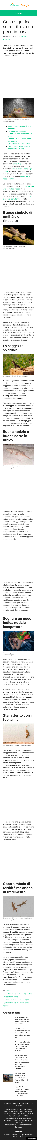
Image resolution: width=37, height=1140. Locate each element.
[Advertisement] (18, 77)
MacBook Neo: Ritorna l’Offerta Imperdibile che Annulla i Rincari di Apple (21, 1077)
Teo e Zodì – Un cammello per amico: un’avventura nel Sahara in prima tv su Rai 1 (22, 1032)
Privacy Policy (26, 1103)
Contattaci (18, 1127)
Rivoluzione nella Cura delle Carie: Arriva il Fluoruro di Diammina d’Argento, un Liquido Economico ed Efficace (22, 1062)
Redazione (16, 1103)
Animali (8, 991)
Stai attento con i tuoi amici (19, 144)
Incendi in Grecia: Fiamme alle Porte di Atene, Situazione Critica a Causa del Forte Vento (22, 1091)
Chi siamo (7, 1103)
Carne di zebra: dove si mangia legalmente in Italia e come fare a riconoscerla (16, 1003)
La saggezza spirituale (17, 131)
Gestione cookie (31, 1138)
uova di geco (18, 164)
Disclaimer (18, 1105)
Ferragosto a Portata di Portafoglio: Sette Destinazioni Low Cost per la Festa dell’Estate (22, 1046)
